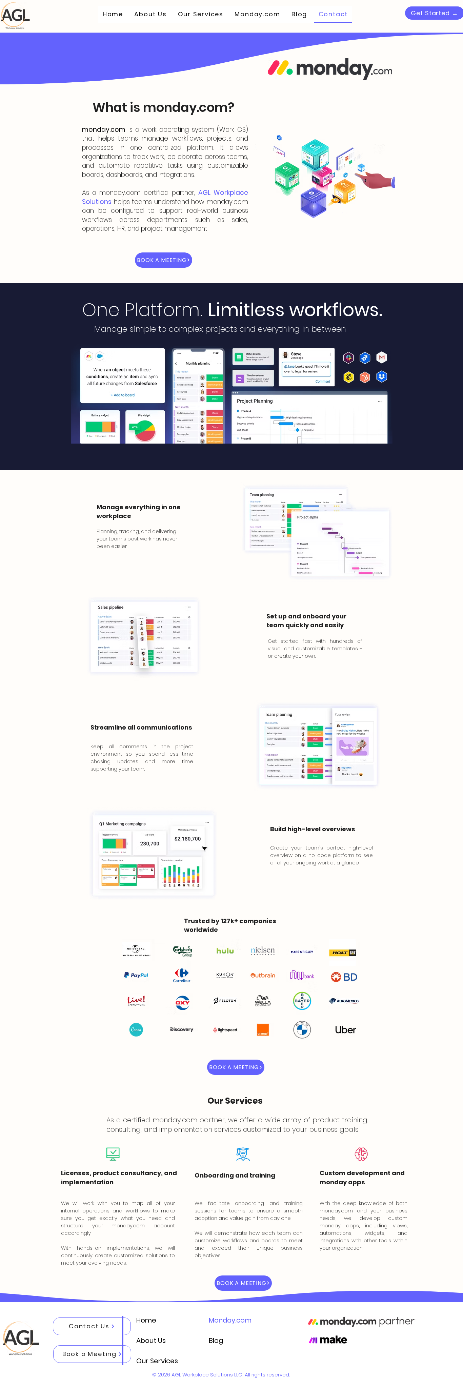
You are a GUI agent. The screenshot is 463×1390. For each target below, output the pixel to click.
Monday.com (229, 1320)
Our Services (156, 1361)
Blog (216, 1340)
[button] (163, 260)
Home (146, 1320)
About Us (151, 1340)
